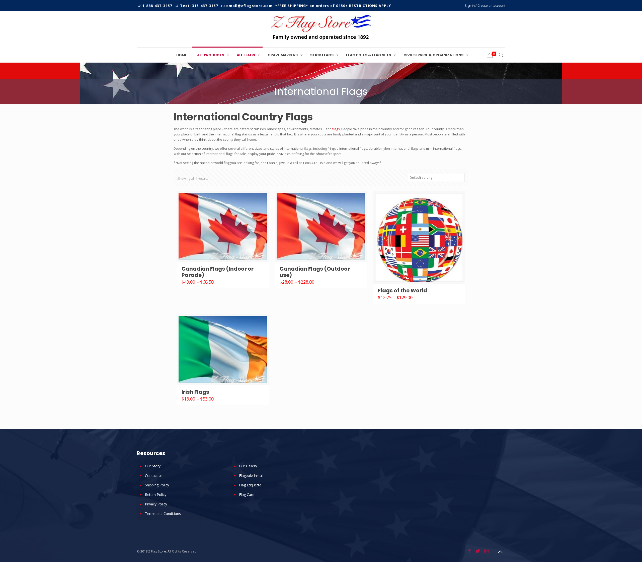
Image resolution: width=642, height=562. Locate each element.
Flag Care (246, 494)
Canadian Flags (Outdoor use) (315, 272)
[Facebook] (469, 551)
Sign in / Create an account (485, 5)
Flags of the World (402, 290)
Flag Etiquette (250, 485)
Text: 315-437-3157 (199, 5)
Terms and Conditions (163, 513)
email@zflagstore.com (249, 5)
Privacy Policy (156, 504)
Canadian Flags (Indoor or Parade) (218, 272)
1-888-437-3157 (157, 5)
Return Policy (155, 494)
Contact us (154, 475)
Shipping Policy (157, 485)
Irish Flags (195, 392)
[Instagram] (486, 551)
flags (336, 129)
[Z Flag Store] (321, 29)
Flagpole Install (251, 475)
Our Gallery (248, 466)
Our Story (152, 466)
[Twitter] (477, 551)
